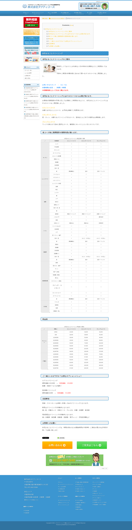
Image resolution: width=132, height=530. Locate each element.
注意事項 (50, 43)
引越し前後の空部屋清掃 (82, 482)
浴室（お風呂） (97, 486)
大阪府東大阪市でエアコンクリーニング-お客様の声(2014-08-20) (31, 89)
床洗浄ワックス (97, 500)
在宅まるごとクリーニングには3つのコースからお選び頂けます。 (68, 34)
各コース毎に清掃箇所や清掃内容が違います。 (62, 36)
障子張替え (79, 504)
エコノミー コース (48, 107)
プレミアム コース (48, 121)
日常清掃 (27, 510)
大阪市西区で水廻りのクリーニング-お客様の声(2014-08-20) (31, 109)
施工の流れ (27, 78)
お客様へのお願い (53, 46)
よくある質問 (53, 13)
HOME (45, 18)
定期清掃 (27, 512)
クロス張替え (80, 500)
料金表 (49, 39)
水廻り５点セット (81, 491)
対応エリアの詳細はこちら (32, 499)
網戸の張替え (80, 509)
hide (71, 25)
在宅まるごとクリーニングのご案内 (59, 31)
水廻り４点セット (81, 488)
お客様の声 (66, 13)
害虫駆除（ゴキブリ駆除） (100, 504)
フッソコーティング (64, 504)
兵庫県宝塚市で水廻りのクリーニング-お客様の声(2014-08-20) (31, 103)
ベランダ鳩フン (97, 497)
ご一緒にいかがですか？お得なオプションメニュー (64, 41)
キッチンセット (80, 486)
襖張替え (79, 507)
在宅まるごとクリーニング (53, 29)
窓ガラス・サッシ (98, 493)
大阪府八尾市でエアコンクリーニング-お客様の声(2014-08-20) (31, 96)
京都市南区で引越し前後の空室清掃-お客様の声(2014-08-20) (31, 116)
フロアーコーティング (64, 500)
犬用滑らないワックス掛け (100, 502)
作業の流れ (79, 13)
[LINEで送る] (61, 438)
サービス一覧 (28, 70)
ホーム (27, 13)
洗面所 (95, 491)
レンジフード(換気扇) (99, 482)
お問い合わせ (102, 13)
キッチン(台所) (97, 484)
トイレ (95, 488)
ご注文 (90, 13)
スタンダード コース (49, 114)
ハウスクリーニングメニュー (66, 484)
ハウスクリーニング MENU (57, 18)
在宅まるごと (80, 484)
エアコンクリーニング (99, 495)
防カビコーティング (64, 502)
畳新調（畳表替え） (81, 502)
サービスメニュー (39, 13)
